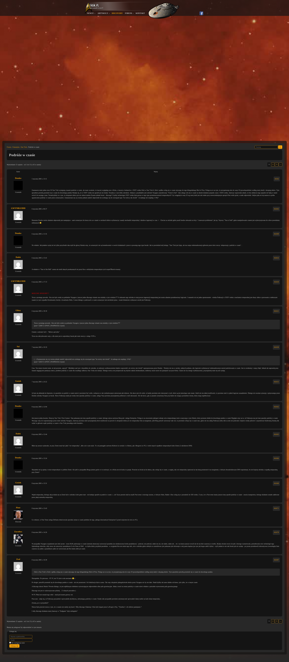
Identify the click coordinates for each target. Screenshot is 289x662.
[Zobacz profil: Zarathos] (18, 538)
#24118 (276, 282)
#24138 (276, 347)
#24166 (276, 458)
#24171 (276, 508)
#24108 (276, 234)
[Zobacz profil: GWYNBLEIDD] (18, 215)
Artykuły (103, 13)
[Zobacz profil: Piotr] (18, 514)
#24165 (276, 434)
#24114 (276, 258)
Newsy (90, 13)
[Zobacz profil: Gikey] (18, 317)
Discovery (117, 13)
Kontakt (140, 13)
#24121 (276, 311)
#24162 (276, 407)
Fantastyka (16, 147)
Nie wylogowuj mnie (18, 643)
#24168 (276, 483)
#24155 (276, 382)
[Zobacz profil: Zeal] (18, 566)
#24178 (276, 532)
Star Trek (24, 147)
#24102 (276, 209)
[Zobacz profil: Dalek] (18, 264)
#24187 (276, 560)
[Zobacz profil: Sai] (18, 353)
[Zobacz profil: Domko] (18, 185)
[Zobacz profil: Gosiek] (18, 388)
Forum (128, 13)
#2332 (277, 179)
